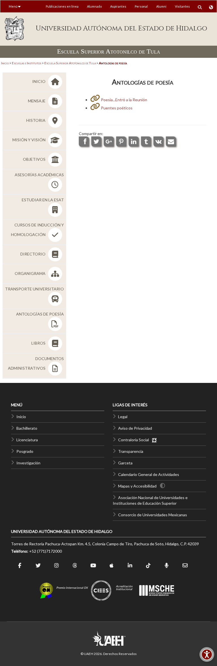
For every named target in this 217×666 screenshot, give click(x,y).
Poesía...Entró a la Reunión (123, 99)
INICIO (39, 81)
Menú (13, 6)
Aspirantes (118, 6)
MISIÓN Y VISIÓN (29, 139)
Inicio (5, 63)
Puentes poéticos (116, 107)
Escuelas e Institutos (26, 63)
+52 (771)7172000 (45, 551)
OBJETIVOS (34, 159)
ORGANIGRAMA (30, 273)
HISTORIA (36, 120)
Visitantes (182, 6)
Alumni (161, 6)
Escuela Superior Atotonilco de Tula (70, 63)
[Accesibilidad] (206, 654)
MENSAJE (37, 100)
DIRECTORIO (33, 254)
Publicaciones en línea (62, 6)
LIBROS (38, 343)
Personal (141, 6)
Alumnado (94, 6)
